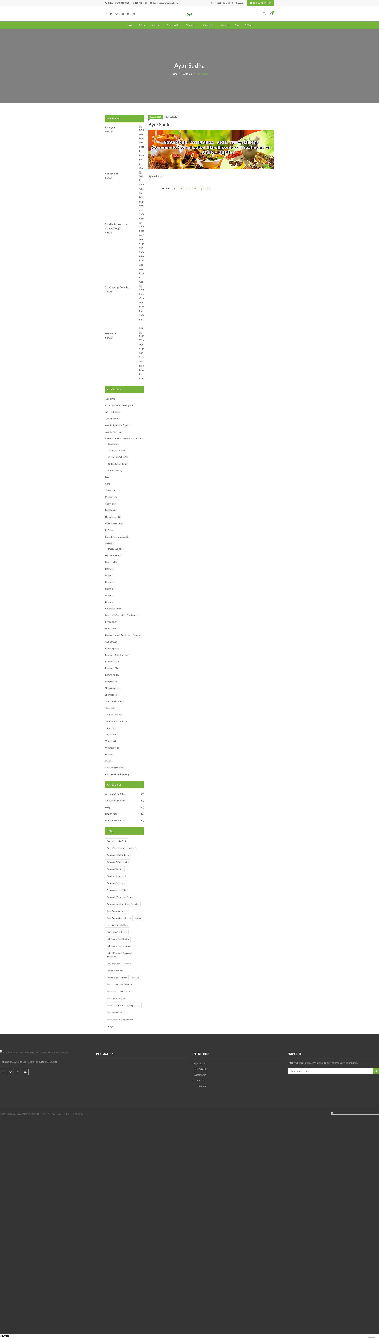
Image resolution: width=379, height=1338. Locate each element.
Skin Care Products (115, 701)
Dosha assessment (114, 523)
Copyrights (111, 503)
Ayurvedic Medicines (116, 876)
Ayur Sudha (172, 117)
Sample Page (111, 681)
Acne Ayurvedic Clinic (117, 841)
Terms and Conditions (116, 721)
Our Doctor (111, 641)
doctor (138, 918)
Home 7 (109, 601)
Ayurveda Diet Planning (117, 774)
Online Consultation (118, 463)
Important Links (113, 608)
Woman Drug (200, 1074)
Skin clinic (111, 991)
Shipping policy (113, 688)
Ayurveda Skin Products (118, 855)
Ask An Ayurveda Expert (117, 425)
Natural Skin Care (115, 970)
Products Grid (112, 661)
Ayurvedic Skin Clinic (116, 890)
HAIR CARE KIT (113, 555)
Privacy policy (112, 648)
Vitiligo (110, 1026)
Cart (107, 483)
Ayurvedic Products (115, 800)
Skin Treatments (114, 1012)
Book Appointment (262, 3)
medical (127, 963)
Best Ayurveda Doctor (117, 911)
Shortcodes (111, 694)
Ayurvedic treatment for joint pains (123, 904)
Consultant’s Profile (118, 457)
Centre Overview (116, 450)
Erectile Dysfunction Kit (117, 536)
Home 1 (109, 568)
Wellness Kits (173, 25)
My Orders (110, 628)
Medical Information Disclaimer (121, 615)
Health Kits (156, 25)
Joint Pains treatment (117, 932)
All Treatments (112, 411)
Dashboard (111, 510)
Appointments (112, 418)
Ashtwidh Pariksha (114, 767)
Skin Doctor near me (116, 998)
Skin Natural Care (115, 1005)
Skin (109, 984)
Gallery (141, 25)
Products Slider (113, 668)
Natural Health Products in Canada (122, 635)
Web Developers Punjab (39, 1335)
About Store (199, 1063)
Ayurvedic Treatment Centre (120, 897)
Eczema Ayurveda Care (117, 925)
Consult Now (209, 25)
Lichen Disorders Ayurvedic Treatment (119, 955)
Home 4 (109, 581)
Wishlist (109, 754)
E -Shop (248, 25)
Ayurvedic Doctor (115, 869)
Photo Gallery (115, 470)
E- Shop (109, 530)
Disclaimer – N (112, 516)
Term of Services (113, 714)
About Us (110, 398)
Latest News (200, 1086)
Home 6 (109, 595)
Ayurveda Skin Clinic (115, 793)
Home (130, 25)
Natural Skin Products (117, 977)
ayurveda (133, 848)
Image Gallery (115, 548)
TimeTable (110, 727)
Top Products (112, 734)
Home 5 (109, 588)
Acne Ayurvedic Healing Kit (119, 405)
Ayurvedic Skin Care (116, 883)
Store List (110, 707)
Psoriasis (135, 977)
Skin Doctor (125, 991)
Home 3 (109, 575)
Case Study (113, 443)
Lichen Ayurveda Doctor (118, 939)
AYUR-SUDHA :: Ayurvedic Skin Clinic (124, 438)
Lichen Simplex (113, 963)
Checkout (110, 490)
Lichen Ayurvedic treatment (120, 946)
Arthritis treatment (116, 848)
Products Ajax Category (117, 654)
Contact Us (111, 496)
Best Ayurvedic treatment (119, 918)
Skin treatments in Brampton (120, 1019)
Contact (225, 25)
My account (111, 621)
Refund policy (112, 674)
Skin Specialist (133, 1005)
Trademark (111, 741)
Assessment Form (114, 431)
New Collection (201, 1069)
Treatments (191, 25)
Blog (237, 25)
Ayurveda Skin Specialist (118, 862)
